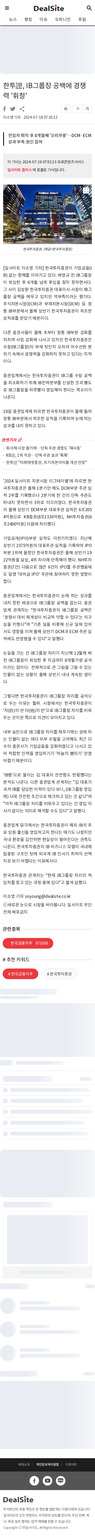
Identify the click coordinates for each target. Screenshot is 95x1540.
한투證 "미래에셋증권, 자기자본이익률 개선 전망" (46, 462)
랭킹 (28, 19)
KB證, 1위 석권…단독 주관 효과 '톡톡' (37, 455)
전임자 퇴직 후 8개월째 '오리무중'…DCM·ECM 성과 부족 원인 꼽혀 (49, 138)
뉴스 (13, 19)
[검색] (89, 8)
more (20, 440)
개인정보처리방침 (47, 1464)
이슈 (44, 19)
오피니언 (62, 19)
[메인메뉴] (7, 8)
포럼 (82, 19)
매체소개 (24, 1464)
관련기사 (9, 440)
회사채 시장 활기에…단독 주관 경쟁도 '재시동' (43, 448)
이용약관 (71, 1464)
